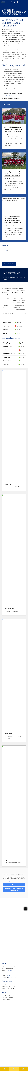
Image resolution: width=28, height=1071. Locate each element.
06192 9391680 (9, 95)
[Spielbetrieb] (14, 680)
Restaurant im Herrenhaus (8, 997)
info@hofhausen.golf (10, 975)
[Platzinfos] (14, 1069)
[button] (4, 2)
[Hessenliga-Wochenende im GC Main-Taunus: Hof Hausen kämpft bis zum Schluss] (14, 160)
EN (8, 2)
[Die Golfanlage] (14, 554)
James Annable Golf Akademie (9, 995)
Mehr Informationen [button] (14, 881)
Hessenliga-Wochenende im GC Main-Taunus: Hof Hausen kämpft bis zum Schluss (13, 174)
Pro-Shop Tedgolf (6, 999)
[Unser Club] (14, 430)
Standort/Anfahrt (12, 977)
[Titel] (3, 2)
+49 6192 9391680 (10, 970)
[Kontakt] (4, 1069)
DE (8, 0)
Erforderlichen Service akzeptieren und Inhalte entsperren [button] (14, 889)
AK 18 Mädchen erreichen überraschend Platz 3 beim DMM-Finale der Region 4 (13, 129)
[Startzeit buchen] (23, 1069)
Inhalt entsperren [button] (14, 884)
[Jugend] (14, 805)
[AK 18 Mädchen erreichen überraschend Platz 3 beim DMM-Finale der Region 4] (14, 116)
